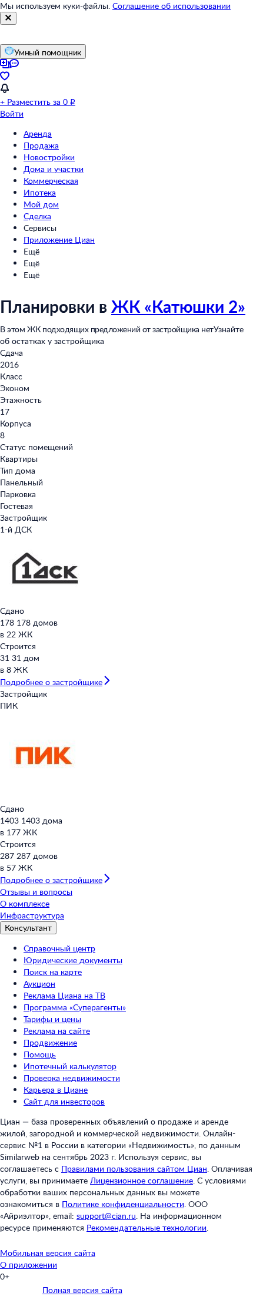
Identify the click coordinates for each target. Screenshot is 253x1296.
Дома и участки (54, 168)
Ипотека (40, 192)
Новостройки (49, 157)
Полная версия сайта (82, 1289)
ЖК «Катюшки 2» (178, 306)
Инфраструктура (32, 915)
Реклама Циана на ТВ (64, 995)
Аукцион (39, 983)
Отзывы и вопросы (36, 891)
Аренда (38, 133)
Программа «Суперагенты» (75, 1007)
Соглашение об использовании (171, 5)
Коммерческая (51, 180)
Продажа (41, 145)
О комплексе (24, 903)
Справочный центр (59, 948)
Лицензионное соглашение (141, 1180)
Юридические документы (73, 960)
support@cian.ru (106, 1215)
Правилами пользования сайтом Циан (134, 1168)
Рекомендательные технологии (146, 1227)
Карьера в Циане (56, 1089)
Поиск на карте (53, 971)
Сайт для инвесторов (64, 1101)
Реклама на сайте (57, 1030)
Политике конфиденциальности (123, 1203)
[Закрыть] (8, 18)
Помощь (40, 1054)
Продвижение (50, 1042)
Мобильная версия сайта (47, 1252)
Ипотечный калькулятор (70, 1066)
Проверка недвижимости (72, 1077)
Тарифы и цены (52, 1018)
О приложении (28, 1264)
